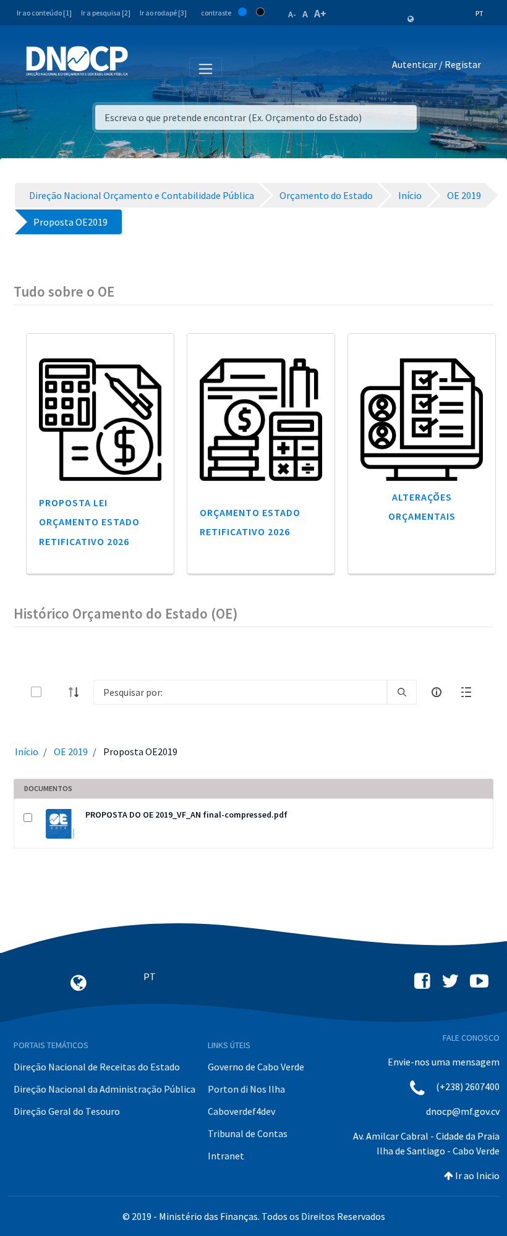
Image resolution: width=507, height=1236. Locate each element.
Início (26, 751)
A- (292, 14)
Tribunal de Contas (248, 1133)
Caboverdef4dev (241, 1111)
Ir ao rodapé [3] (163, 12)
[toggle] (56, 691)
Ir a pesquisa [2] (105, 12)
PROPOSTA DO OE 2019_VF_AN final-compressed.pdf (186, 814)
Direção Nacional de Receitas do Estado (97, 1066)
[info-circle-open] (436, 692)
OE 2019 (71, 751)
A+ (320, 13)
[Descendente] (77, 692)
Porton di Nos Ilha (246, 1089)
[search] (402, 692)
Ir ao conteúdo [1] (44, 12)
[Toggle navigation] (144, 67)
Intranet (226, 1155)
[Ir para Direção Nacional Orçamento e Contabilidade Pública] (77, 61)
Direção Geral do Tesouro (67, 1111)
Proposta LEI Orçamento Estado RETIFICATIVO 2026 (89, 521)
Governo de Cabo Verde (256, 1066)
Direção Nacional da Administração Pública (104, 1089)
